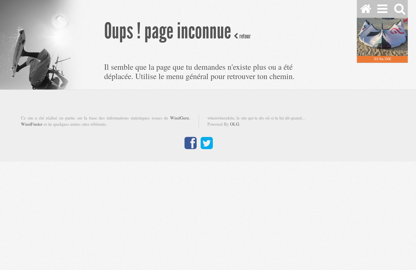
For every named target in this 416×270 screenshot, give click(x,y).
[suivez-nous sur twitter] (207, 146)
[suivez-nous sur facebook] (191, 146)
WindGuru (179, 118)
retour (244, 36)
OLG (234, 124)
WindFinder (31, 124)
